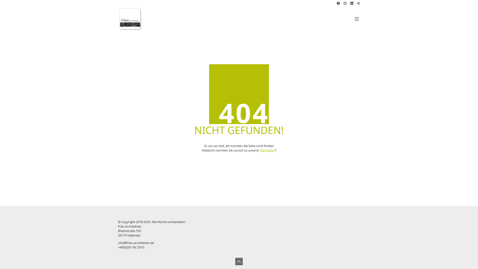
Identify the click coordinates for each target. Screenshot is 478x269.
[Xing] (358, 3)
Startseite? (267, 150)
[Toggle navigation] (356, 19)
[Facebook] (338, 3)
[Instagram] (345, 3)
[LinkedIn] (351, 3)
